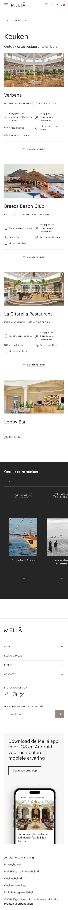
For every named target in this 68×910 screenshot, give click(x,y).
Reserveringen (13, 655)
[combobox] (54, 4)
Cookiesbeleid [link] (13, 878)
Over (7, 646)
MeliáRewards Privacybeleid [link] (21, 871)
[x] (22, 694)
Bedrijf (8, 665)
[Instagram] (14, 694)
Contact (9, 674)
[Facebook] (6, 694)
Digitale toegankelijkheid (19, 892)
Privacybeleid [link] (12, 864)
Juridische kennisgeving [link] (19, 857)
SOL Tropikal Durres (19, 20)
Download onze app (25, 770)
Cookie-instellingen (16, 885)
